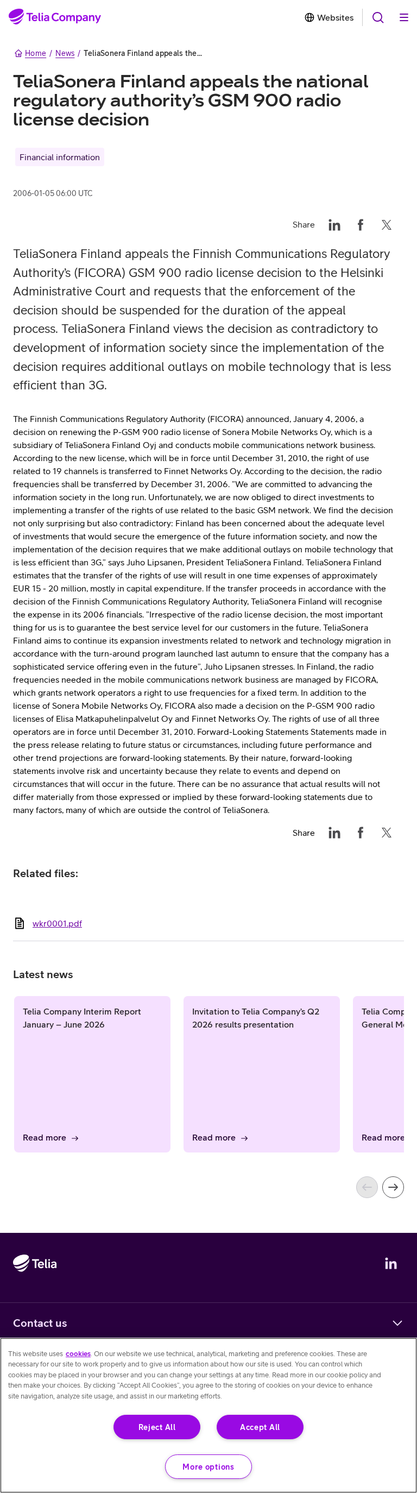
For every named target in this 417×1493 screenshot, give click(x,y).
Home (35, 53)
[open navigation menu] (378, 17)
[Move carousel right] (393, 1187)
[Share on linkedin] (334, 224)
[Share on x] (386, 224)
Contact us (40, 1322)
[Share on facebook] (360, 224)
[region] (208, 1415)
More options (208, 1466)
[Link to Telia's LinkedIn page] (391, 1263)
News (64, 53)
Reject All (157, 1427)
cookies (78, 1354)
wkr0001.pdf (57, 923)
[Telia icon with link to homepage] (35, 1295)
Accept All (260, 1427)
